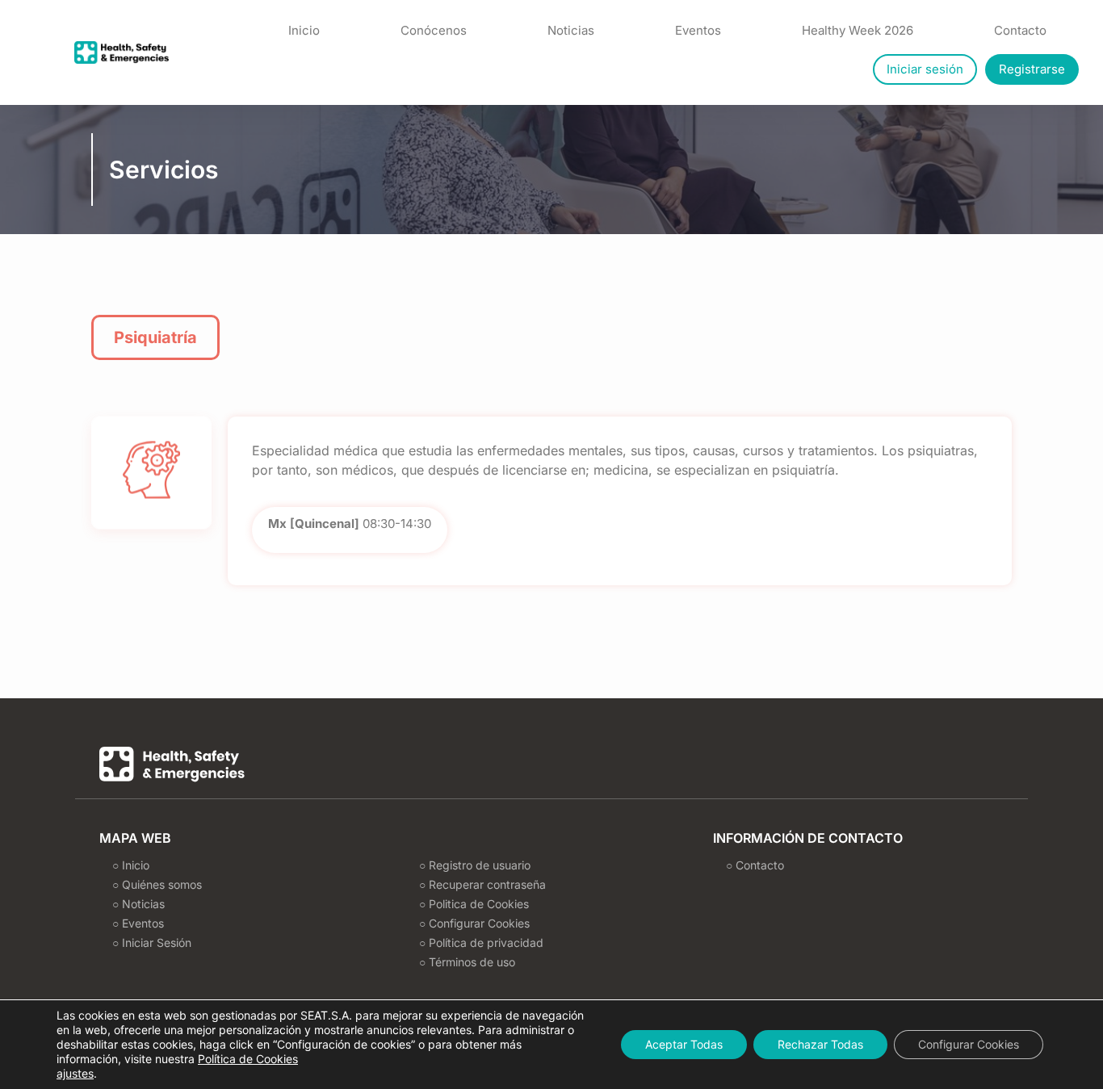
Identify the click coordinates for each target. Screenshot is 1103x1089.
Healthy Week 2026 (857, 30)
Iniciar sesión (925, 69)
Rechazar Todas (820, 1044)
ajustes (75, 1073)
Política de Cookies (248, 1059)
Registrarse (1032, 69)
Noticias (570, 30)
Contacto (1020, 30)
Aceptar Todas (684, 1044)
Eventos (698, 30)
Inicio (304, 30)
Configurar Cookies (968, 1044)
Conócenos (434, 30)
